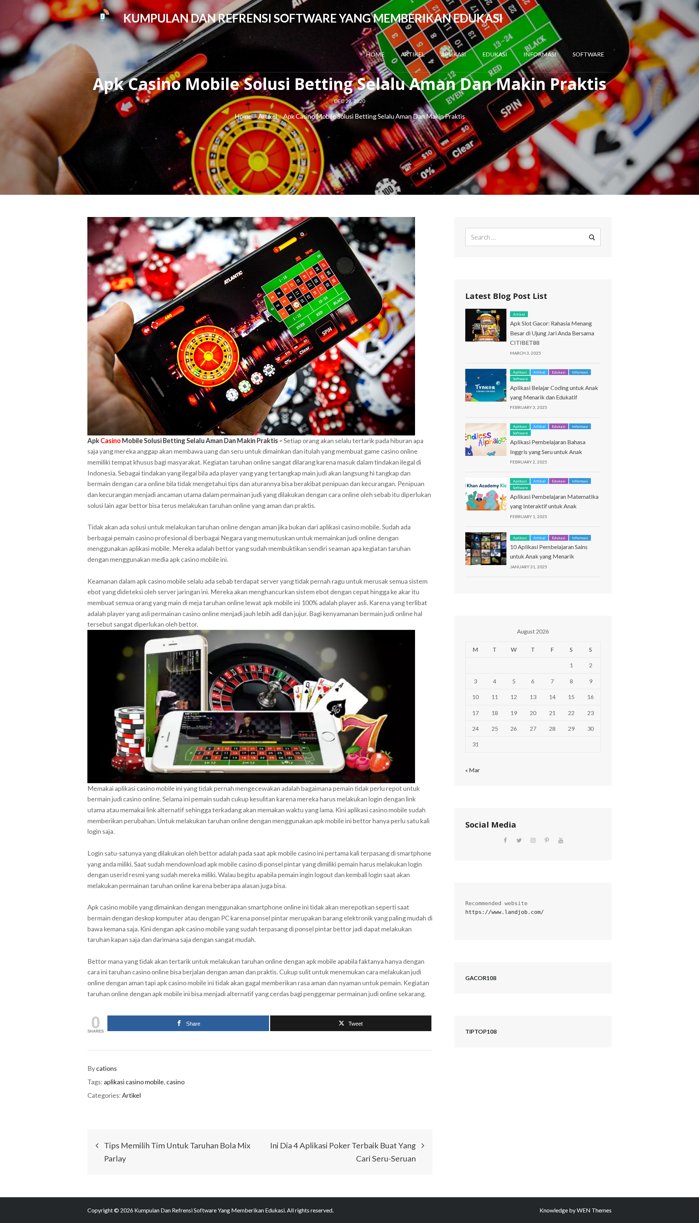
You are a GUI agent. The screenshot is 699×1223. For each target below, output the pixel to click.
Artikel (412, 54)
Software (588, 54)
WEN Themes (594, 1210)
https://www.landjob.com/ (504, 912)
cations (106, 1068)
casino (175, 1082)
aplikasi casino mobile (134, 1082)
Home (375, 54)
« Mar (472, 769)
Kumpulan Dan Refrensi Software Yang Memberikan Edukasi (313, 18)
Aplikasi (453, 54)
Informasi (540, 54)
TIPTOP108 (481, 1031)
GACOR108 (480, 977)
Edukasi (494, 54)
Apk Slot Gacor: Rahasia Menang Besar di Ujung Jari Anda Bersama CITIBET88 (552, 333)
